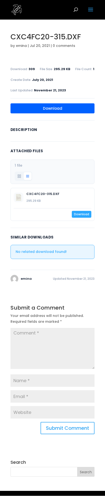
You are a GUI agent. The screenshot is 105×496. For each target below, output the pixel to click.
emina (21, 45)
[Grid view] (19, 176)
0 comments (64, 45)
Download (52, 108)
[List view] (28, 176)
